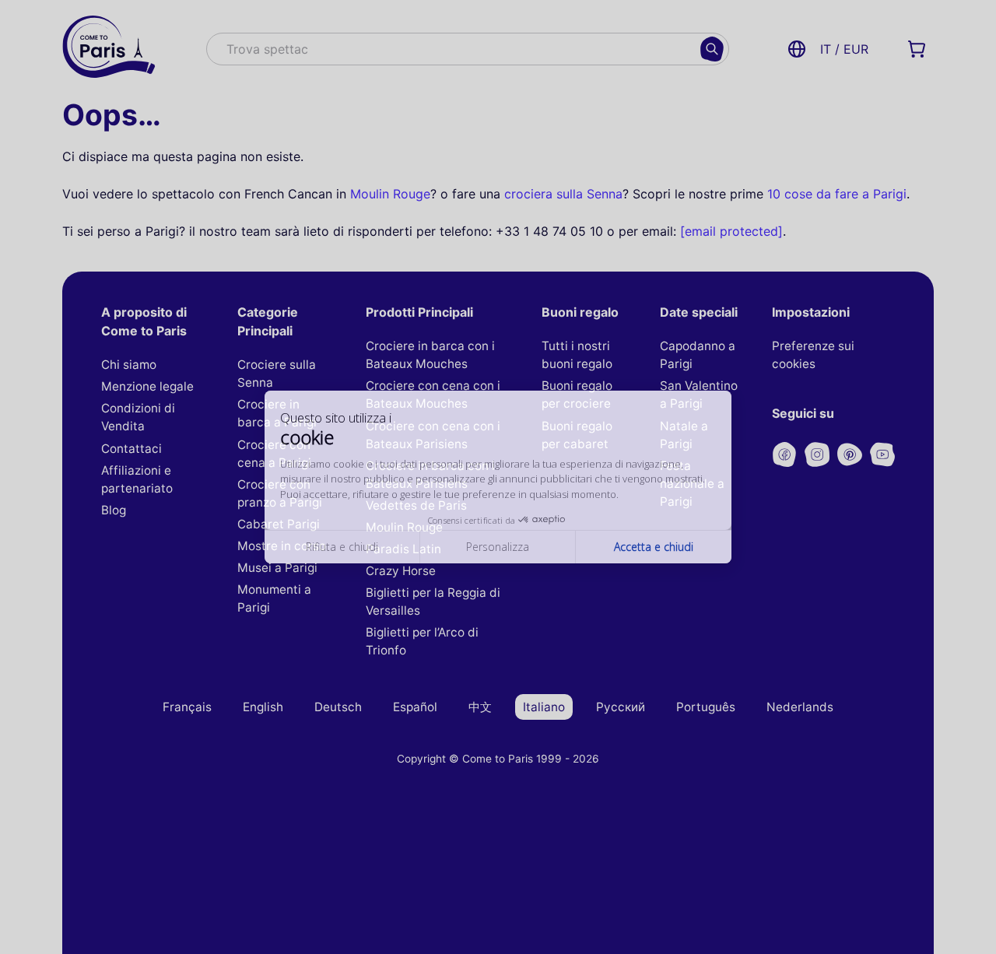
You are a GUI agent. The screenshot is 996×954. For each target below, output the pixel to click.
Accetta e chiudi (653, 554)
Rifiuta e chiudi (342, 554)
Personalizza (497, 554)
